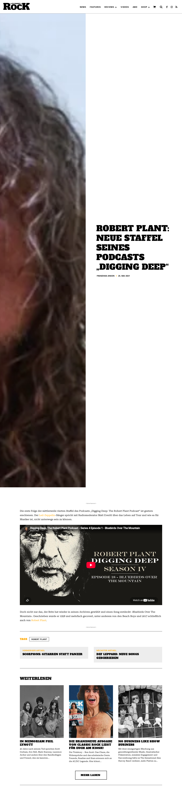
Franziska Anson (105, 276)
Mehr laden (90, 775)
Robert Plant (38, 620)
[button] (161, 7)
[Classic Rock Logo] (16, 6)
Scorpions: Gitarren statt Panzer (52, 654)
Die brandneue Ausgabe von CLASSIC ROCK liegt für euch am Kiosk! (90, 744)
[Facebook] (166, 7)
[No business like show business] (140, 711)
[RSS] (176, 7)
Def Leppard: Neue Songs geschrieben (117, 656)
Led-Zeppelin (47, 515)
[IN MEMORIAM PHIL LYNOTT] (42, 711)
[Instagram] (171, 7)
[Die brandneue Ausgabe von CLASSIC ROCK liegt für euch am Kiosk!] (91, 711)
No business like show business (139, 743)
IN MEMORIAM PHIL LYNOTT (36, 743)
